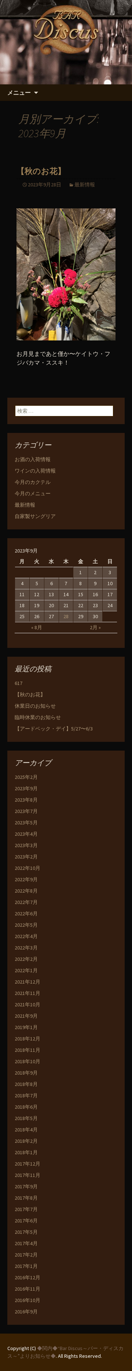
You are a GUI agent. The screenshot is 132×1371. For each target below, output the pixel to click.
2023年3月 (26, 845)
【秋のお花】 (41, 171)
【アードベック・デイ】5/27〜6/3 (54, 728)
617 (18, 683)
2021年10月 (27, 1004)
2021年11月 (27, 993)
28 (66, 616)
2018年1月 (26, 1152)
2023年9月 (26, 788)
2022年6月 (26, 913)
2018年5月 (26, 1118)
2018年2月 (26, 1141)
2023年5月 (26, 822)
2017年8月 (26, 1198)
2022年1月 (26, 970)
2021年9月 (26, 1016)
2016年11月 (27, 1289)
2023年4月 (26, 834)
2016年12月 (27, 1277)
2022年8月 (26, 890)
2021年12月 (27, 981)
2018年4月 (26, 1129)
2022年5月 (26, 925)
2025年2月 (26, 777)
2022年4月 (26, 936)
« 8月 (36, 627)
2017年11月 (27, 1175)
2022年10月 (27, 868)
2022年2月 (26, 959)
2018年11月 (27, 1050)
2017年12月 (27, 1163)
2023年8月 (26, 799)
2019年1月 (26, 1027)
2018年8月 (26, 1084)
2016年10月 (27, 1300)
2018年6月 (26, 1107)
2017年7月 (26, 1209)
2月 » (95, 627)
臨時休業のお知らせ (38, 717)
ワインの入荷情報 (35, 470)
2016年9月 (26, 1311)
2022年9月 (26, 879)
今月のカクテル (33, 482)
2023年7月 (26, 811)
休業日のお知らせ (35, 706)
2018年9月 (26, 1072)
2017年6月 (26, 1220)
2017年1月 (26, 1266)
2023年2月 (26, 856)
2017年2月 (26, 1254)
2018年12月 (27, 1038)
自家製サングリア (35, 516)
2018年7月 (26, 1095)
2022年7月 (26, 902)
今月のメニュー (33, 493)
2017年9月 (26, 1186)
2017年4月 (26, 1243)
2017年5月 (26, 1232)
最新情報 (84, 184)
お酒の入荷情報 (33, 459)
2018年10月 (27, 1061)
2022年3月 (26, 947)
